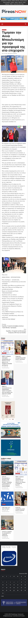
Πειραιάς (9, 0)
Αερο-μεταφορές (6, 2)
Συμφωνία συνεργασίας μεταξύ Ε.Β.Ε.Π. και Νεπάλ (20, 358)
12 (10, 584)
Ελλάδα (13, 0)
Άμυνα (25, 0)
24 (2, 590)
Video (22, 4)
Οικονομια (4, 29)
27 (14, 590)
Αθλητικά (20, 2)
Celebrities (7, 4)
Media (24, 2)
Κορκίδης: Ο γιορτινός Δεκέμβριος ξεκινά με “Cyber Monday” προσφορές (13, 326)
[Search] (25, 24)
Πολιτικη (3, 504)
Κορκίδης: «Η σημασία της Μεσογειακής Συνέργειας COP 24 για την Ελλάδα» (16, 331)
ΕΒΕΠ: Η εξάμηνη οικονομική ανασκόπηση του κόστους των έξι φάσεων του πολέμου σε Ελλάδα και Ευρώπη (7, 361)
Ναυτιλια (3, 473)
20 (14, 587)
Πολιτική (22, 0)
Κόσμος (16, 2)
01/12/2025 (5, 53)
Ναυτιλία (17, 0)
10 (2, 584)
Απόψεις (12, 2)
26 (10, 590)
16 (25, 584)
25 (6, 590)
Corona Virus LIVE (17, 4)
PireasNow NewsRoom (13, 53)
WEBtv (11, 4)
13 (14, 584)
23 (25, 587)
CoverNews (15, 615)
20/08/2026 (5, 395)
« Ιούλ (2, 596)
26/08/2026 (18, 360)
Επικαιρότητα (4, 0)
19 (10, 587)
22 (21, 587)
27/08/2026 (5, 366)
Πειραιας (3, 528)
